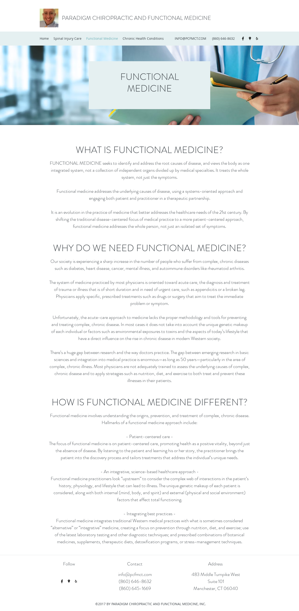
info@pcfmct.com (135, 574)
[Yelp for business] (257, 38)
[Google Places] (250, 38)
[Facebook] (243, 38)
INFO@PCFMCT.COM (190, 38)
